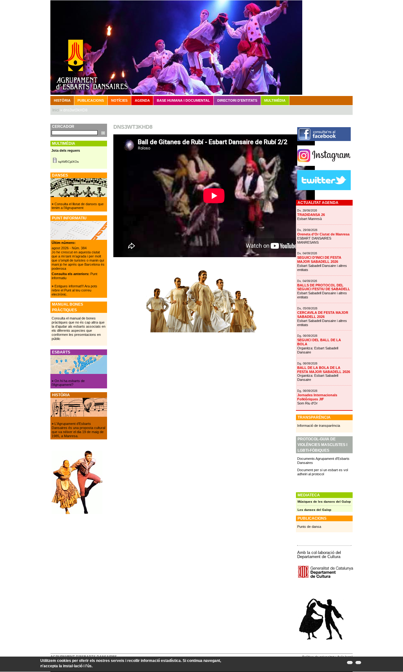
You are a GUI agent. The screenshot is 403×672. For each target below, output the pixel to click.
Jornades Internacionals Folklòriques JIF (317, 397)
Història (62, 100)
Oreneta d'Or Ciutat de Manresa (323, 234)
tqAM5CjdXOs (68, 161)
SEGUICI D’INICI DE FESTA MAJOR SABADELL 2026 (319, 259)
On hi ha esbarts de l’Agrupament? (68, 383)
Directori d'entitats (237, 100)
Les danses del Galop (314, 509)
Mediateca (309, 495)
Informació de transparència (318, 425)
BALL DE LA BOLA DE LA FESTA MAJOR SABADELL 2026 (323, 370)
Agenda (142, 100)
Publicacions (90, 100)
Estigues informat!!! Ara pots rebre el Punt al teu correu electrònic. (74, 290)
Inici (55, 110)
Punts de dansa (309, 526)
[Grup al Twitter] (324, 189)
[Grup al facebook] (324, 140)
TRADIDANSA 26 (311, 215)
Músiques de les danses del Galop (324, 501)
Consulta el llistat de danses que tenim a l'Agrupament (78, 206)
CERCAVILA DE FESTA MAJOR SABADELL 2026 (322, 315)
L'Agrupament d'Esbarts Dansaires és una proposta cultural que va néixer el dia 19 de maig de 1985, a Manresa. (78, 430)
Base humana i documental (183, 100)
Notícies (119, 100)
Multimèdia (275, 100)
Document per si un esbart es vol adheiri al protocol (322, 472)
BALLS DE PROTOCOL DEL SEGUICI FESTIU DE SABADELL (323, 287)
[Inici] (201, 47)
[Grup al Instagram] (324, 165)
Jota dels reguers (65, 150)
